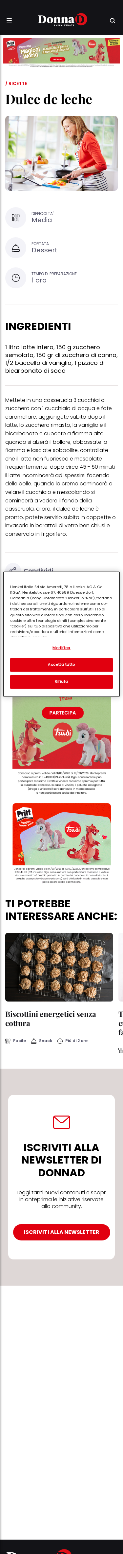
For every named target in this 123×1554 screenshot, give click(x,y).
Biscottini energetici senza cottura (50, 1018)
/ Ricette (16, 83)
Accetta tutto (61, 664)
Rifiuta (61, 681)
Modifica (61, 648)
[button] (9, 20)
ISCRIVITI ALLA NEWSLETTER (61, 1232)
